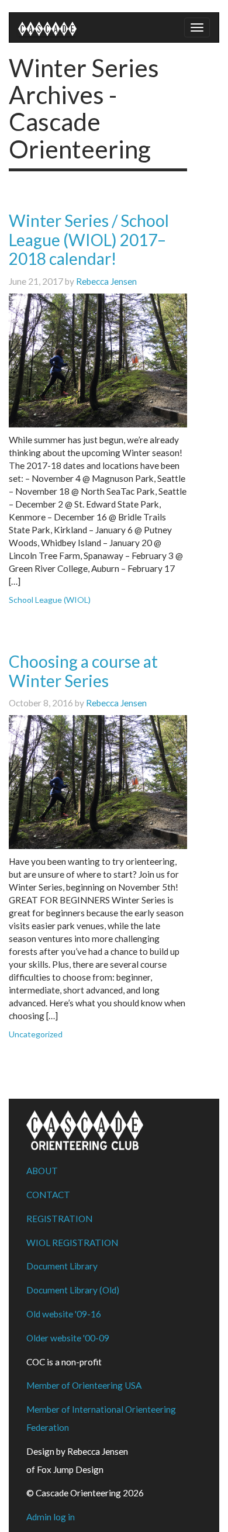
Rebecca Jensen (106, 281)
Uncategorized (36, 1034)
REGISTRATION (59, 1218)
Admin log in (50, 1517)
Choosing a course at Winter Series (83, 671)
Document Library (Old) (72, 1290)
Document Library (62, 1266)
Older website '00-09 (67, 1338)
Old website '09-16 (63, 1314)
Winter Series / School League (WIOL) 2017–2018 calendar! (89, 240)
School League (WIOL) (50, 600)
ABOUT (42, 1170)
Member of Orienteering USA (83, 1385)
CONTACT (48, 1194)
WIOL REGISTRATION (72, 1242)
